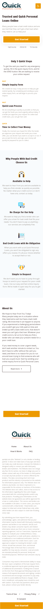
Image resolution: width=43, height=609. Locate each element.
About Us (28, 446)
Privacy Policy (30, 594)
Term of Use (11, 594)
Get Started (21, 39)
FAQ (31, 451)
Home (14, 446)
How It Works (16, 451)
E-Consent (21, 599)
